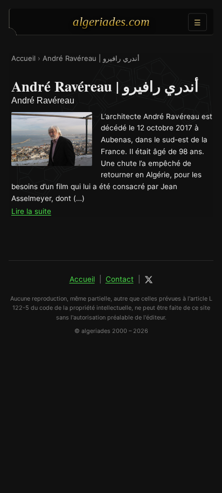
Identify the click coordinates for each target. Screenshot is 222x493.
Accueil (23, 58)
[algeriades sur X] (148, 279)
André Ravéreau (42, 100)
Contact (120, 279)
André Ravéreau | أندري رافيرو (91, 58)
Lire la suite (31, 211)
